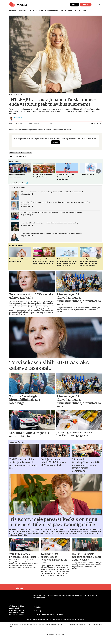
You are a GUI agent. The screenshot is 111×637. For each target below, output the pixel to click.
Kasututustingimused (26, 624)
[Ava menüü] (99, 4)
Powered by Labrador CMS (55, 634)
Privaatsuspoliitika (38, 624)
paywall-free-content (17, 152)
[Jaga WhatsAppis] (100, 123)
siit (27, 183)
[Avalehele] (39, 4)
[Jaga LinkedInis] (92, 123)
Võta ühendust (14, 624)
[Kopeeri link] (97, 123)
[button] (12, 171)
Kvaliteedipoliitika (50, 624)
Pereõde (31, 10)
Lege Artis (22, 10)
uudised (28, 152)
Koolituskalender (51, 10)
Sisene (74, 4)
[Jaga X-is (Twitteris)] (89, 123)
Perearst (12, 10)
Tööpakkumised (81, 10)
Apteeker (39, 10)
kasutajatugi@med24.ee (17, 610)
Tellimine (37, 607)
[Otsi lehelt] (94, 5)
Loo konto (85, 4)
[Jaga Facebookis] (86, 123)
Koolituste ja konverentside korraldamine (49, 615)
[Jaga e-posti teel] (94, 123)
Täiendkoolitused (66, 10)
